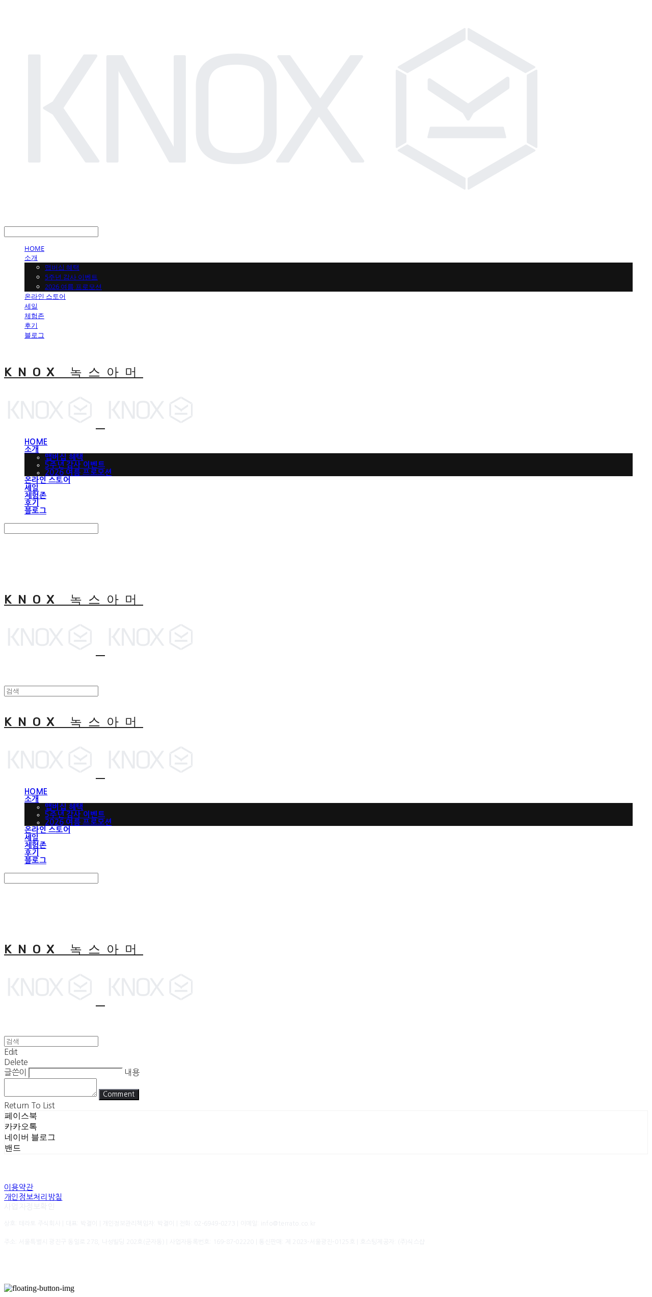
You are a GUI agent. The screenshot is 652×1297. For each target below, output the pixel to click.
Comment (119, 1094)
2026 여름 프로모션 (73, 286)
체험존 (34, 315)
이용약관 (18, 1187)
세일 (31, 305)
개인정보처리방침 (33, 1197)
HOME (34, 248)
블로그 (34, 335)
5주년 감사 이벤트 (71, 276)
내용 (131, 1072)
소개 (31, 257)
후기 (31, 325)
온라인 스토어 (45, 296)
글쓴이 (15, 1072)
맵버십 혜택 (62, 267)
